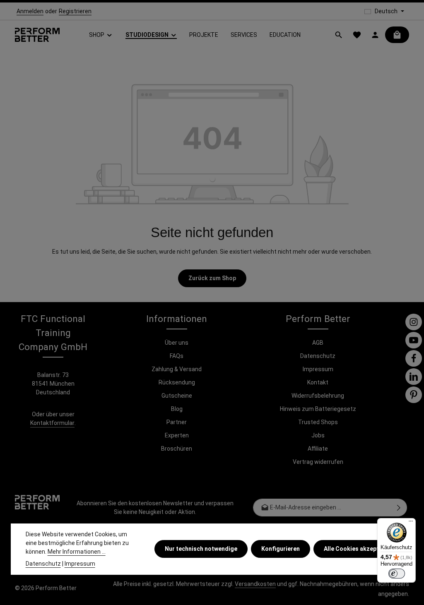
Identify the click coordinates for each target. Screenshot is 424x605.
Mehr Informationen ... (77, 551)
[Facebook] (413, 358)
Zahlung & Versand (177, 369)
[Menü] (411, 523)
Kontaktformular (52, 423)
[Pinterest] (413, 395)
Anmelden (30, 11)
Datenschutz (317, 356)
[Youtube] (413, 340)
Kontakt (317, 382)
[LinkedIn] (413, 376)
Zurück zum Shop (212, 278)
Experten (177, 435)
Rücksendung (177, 382)
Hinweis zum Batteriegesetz (318, 409)
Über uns (176, 342)
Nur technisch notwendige (201, 548)
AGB (317, 342)
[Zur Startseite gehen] (37, 35)
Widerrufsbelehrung (318, 395)
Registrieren (75, 11)
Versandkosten (255, 584)
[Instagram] (413, 322)
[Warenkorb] (397, 34)
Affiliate (318, 448)
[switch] (396, 574)
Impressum (318, 369)
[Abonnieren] (399, 507)
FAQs (176, 356)
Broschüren (176, 448)
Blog (177, 409)
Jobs (318, 435)
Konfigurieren (280, 548)
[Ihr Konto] (375, 34)
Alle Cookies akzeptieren (358, 548)
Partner (176, 422)
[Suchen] (338, 34)
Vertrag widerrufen (318, 462)
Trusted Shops (318, 422)
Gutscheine (176, 395)
